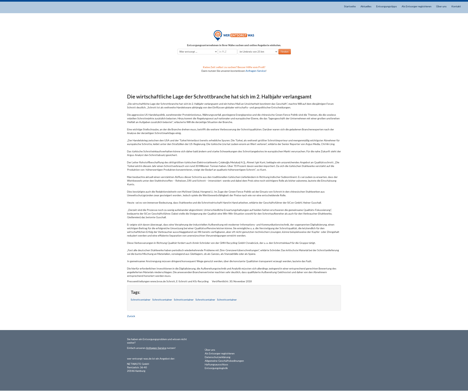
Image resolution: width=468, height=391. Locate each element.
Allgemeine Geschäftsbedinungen (224, 360)
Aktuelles (366, 6)
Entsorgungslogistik (216, 368)
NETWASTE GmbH (138, 363)
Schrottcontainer (140, 299)
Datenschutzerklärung (217, 357)
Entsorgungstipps (386, 6)
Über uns (441, 6)
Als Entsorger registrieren (416, 6)
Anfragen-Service (256, 70)
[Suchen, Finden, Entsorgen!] (234, 35)
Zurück (131, 316)
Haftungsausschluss (216, 364)
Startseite (350, 6)
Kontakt (456, 6)
